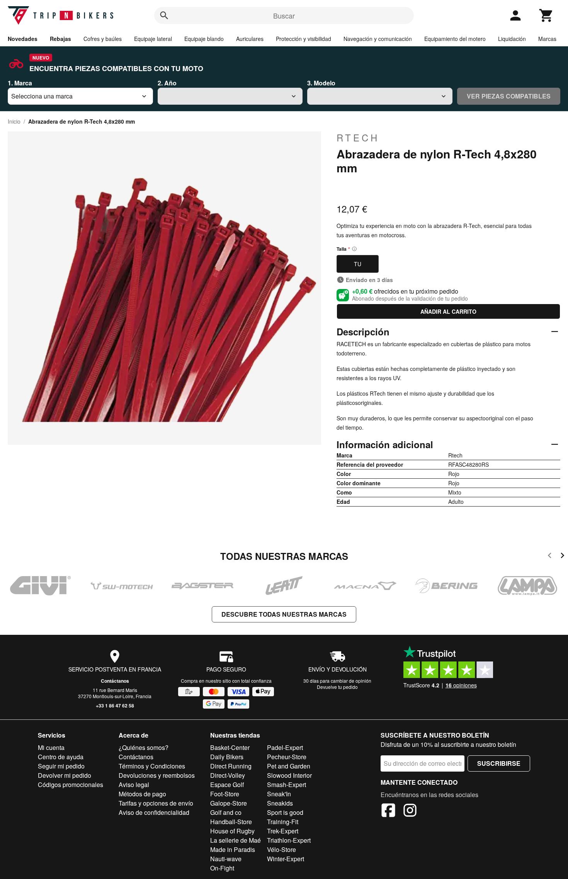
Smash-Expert (286, 784)
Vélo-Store (281, 849)
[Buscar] (164, 15)
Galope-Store (228, 803)
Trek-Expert (282, 830)
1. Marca (20, 82)
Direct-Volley (227, 775)
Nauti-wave (225, 858)
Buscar (284, 15)
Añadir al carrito (448, 311)
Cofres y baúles (102, 39)
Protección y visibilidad (303, 39)
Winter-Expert (285, 858)
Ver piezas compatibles (509, 96)
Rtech (358, 137)
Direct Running (231, 766)
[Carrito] (546, 15)
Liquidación (512, 39)
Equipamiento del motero (455, 39)
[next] (562, 556)
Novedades (22, 39)
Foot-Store (224, 793)
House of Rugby (232, 830)
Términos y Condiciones (152, 766)
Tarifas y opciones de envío (156, 803)
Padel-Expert (285, 747)
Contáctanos (115, 681)
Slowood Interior (289, 775)
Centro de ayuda (60, 756)
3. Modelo (321, 82)
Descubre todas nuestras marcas (284, 614)
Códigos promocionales (70, 784)
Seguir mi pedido (61, 766)
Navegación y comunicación (378, 39)
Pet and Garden (288, 766)
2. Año (167, 82)
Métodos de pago (142, 793)
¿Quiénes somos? (143, 747)
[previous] (549, 556)
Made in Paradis (232, 849)
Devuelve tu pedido (337, 686)
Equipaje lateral (153, 39)
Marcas (547, 39)
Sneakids (280, 803)
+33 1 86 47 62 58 (115, 705)
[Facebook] (388, 811)
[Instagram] (410, 811)
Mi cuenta (51, 747)
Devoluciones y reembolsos (157, 775)
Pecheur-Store (286, 756)
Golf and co (225, 812)
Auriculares (250, 39)
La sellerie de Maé (235, 840)
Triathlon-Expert (289, 840)
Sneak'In (279, 793)
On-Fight (222, 868)
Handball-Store (231, 821)
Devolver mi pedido (64, 775)
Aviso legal (134, 784)
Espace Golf (227, 784)
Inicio (14, 121)
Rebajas (60, 39)
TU (357, 264)
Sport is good (285, 812)
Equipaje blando (204, 39)
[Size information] (354, 249)
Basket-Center (230, 747)
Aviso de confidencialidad (154, 812)
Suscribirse (498, 763)
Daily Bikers (226, 756)
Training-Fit (282, 821)
